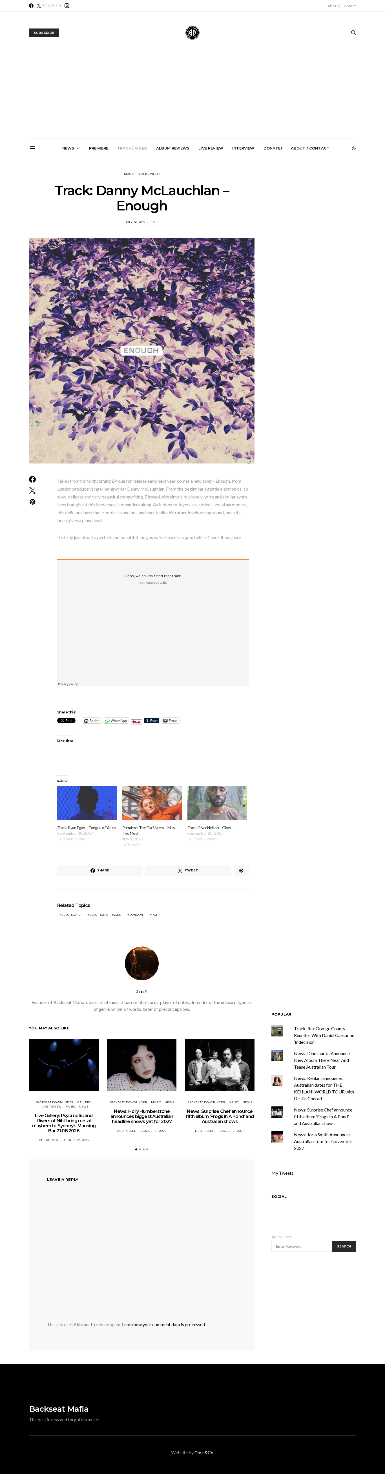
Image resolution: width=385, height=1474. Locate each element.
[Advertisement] (192, 96)
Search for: (281, 1236)
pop (155, 915)
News (68, 148)
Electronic (71, 915)
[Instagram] (67, 5)
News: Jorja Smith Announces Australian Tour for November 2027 (258, 220)
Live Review (210, 148)
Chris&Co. (204, 1452)
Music (129, 174)
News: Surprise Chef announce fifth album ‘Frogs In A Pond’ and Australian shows (195, 222)
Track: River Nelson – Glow (209, 827)
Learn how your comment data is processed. (164, 1324)
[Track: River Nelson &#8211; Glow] (217, 803)
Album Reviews (172, 148)
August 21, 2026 (153, 1131)
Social (279, 1196)
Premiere (98, 148)
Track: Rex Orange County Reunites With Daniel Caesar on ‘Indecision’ (324, 1035)
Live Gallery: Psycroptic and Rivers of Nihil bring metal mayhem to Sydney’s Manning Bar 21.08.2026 (68, 224)
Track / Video (132, 148)
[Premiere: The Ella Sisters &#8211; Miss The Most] (152, 803)
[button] (353, 148)
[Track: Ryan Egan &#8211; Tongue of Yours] (87, 803)
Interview (243, 148)
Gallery (84, 1102)
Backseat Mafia (58, 1409)
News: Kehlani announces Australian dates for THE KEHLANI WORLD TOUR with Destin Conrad (322, 222)
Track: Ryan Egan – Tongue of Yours (86, 827)
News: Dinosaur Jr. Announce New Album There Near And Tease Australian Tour (322, 1060)
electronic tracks (105, 915)
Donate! (273, 148)
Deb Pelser (48, 1140)
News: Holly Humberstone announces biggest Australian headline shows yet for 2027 (131, 222)
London (136, 915)
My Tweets (282, 1173)
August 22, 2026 (76, 1140)
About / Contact (342, 6)
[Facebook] (31, 5)
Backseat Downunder (55, 1102)
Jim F (141, 991)
